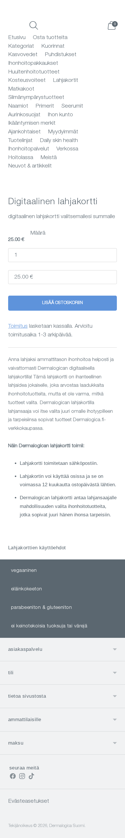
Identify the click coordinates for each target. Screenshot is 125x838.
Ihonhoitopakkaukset (33, 63)
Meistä (48, 158)
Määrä (37, 233)
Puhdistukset (60, 55)
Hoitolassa (20, 158)
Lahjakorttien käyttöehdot (37, 547)
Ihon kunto (60, 115)
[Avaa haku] (34, 25)
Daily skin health (59, 140)
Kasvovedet (23, 55)
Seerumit (72, 106)
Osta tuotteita (50, 37)
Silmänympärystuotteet (36, 97)
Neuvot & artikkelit (30, 166)
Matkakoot (21, 89)
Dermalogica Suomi (67, 826)
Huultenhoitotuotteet (34, 72)
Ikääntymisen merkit (32, 123)
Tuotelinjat (20, 140)
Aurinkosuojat (24, 115)
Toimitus (18, 326)
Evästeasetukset (28, 801)
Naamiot (18, 106)
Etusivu (17, 37)
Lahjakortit (65, 80)
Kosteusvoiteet (27, 80)
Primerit (44, 106)
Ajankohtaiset (24, 132)
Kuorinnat (53, 46)
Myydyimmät (63, 132)
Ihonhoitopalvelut (28, 149)
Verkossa (67, 149)
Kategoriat (21, 46)
